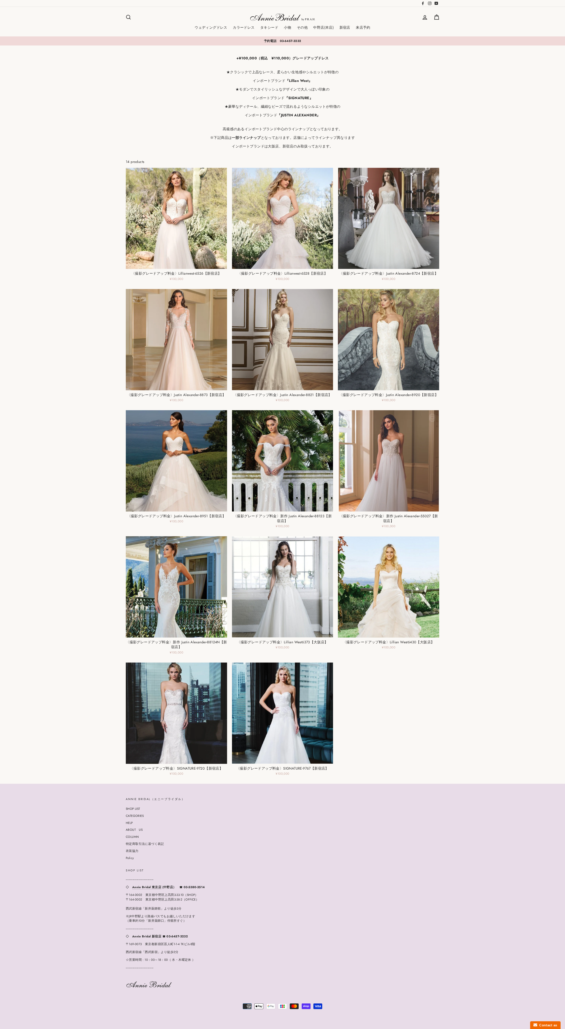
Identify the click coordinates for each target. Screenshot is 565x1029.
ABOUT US (134, 829)
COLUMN (132, 837)
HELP (129, 823)
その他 (302, 27)
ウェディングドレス (211, 27)
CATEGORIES (135, 816)
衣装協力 (132, 851)
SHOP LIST (133, 808)
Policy (130, 858)
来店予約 (363, 27)
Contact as (547, 1025)
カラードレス (243, 27)
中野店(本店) (323, 27)
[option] (282, 41)
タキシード (269, 27)
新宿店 (344, 27)
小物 (287, 27)
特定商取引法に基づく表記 (145, 844)
